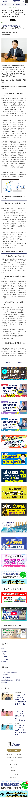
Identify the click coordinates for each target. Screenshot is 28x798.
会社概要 (13, 770)
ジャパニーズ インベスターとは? (14, 754)
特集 (2, 648)
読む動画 (3, 661)
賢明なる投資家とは (6, 677)
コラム (4, 4)
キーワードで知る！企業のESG (9, 672)
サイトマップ (14, 767)
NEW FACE (4, 651)
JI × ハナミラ (4, 659)
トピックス (4, 656)
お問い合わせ (13, 777)
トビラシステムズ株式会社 (10, 26)
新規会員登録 (16, 1)
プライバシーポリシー (14, 774)
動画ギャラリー (19, 4)
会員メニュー (14, 750)
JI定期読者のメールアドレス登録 (14, 757)
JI (25, 4)
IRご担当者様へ (14, 760)
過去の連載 (4, 682)
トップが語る (10, 4)
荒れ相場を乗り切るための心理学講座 (10, 680)
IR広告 (3, 654)
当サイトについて (14, 764)
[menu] (26, 1)
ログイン (22, 1)
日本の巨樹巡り (5, 674)
